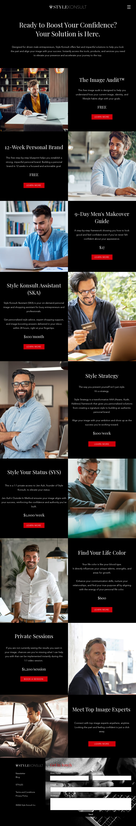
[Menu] (129, 7)
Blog (18, 777)
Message (54, 796)
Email (53, 785)
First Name (55, 773)
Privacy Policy (22, 796)
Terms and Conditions (25, 792)
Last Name (98, 773)
